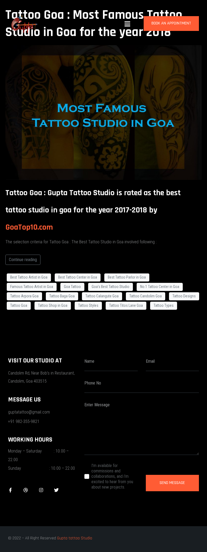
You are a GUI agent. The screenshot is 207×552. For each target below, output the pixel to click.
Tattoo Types (164, 305)
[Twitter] (56, 490)
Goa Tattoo (72, 286)
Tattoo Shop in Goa (52, 305)
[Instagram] (41, 490)
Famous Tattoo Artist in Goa (31, 286)
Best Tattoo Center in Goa (77, 277)
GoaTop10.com (30, 227)
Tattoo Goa (18, 305)
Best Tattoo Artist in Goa (28, 277)
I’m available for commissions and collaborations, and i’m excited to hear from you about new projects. (112, 476)
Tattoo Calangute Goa (102, 296)
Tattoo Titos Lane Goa (126, 305)
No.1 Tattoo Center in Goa (159, 286)
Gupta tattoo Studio (74, 538)
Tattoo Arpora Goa (24, 296)
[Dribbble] (25, 490)
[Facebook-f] (10, 490)
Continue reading (23, 259)
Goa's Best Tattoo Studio (110, 286)
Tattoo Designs (184, 296)
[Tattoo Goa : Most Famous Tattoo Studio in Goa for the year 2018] (103, 112)
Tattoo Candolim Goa (145, 296)
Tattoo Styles (88, 305)
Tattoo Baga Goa (62, 296)
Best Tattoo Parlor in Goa (127, 277)
